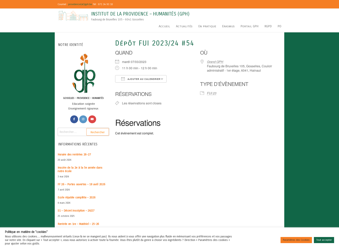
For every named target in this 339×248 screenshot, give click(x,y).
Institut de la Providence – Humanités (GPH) (140, 14)
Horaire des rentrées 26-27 (74, 154)
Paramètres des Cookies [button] (296, 240)
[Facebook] (74, 119)
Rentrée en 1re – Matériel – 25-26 (78, 224)
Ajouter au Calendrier (143, 79)
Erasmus (228, 26)
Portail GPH (250, 26)
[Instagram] (83, 119)
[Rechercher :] (83, 132)
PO (279, 26)
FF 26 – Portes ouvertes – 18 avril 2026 (81, 184)
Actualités (184, 26)
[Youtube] (92, 119)
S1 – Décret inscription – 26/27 (76, 210)
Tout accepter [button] (324, 240)
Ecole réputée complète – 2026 (76, 197)
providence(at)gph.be (80, 4)
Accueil (164, 26)
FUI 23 (211, 93)
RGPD (268, 26)
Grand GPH (215, 61)
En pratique (207, 26)
